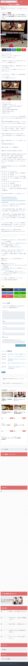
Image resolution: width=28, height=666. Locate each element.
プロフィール (17, 246)
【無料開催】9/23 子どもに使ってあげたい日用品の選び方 (17, 359)
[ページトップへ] (26, 663)
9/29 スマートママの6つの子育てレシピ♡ (17, 356)
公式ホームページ (5, 269)
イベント (4, 351)
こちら (5, 260)
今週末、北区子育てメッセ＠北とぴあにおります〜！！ (13, 383)
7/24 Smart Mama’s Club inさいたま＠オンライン (17, 363)
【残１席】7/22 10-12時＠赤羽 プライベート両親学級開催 (17, 367)
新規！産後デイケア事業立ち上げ (17, 624)
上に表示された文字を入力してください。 (12, 339)
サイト (3, 331)
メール (4, 326)
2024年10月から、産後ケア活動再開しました (17, 354)
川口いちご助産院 (9, 663)
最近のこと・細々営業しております (17, 611)
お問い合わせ (21, 1)
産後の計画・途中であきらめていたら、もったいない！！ (13, 379)
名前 (4, 321)
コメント (5, 310)
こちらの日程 (4, 253)
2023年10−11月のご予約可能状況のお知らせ (17, 631)
